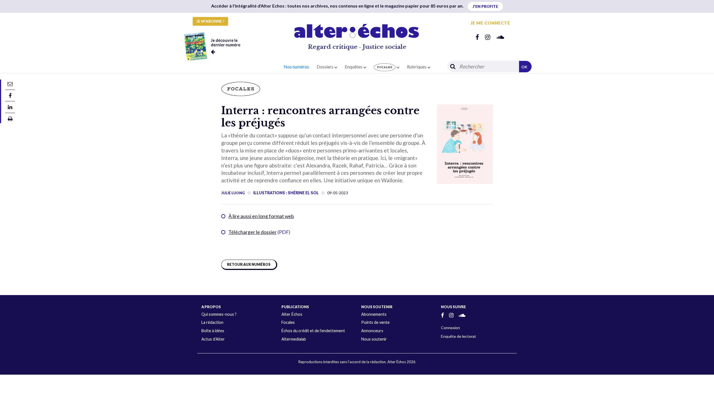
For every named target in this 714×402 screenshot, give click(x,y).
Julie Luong (233, 193)
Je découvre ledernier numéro (225, 42)
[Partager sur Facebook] (10, 95)
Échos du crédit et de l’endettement (313, 330)
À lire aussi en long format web (261, 216)
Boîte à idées (212, 330)
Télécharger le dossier (252, 232)
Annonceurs (372, 330)
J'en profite (485, 6)
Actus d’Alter (213, 339)
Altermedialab (293, 339)
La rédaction (212, 322)
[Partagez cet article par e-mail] (10, 83)
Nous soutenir (374, 339)
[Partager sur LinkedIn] (10, 106)
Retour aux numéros (249, 264)
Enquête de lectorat (458, 336)
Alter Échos (291, 314)
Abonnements (374, 314)
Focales (288, 322)
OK (524, 66)
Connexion (450, 327)
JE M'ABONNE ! (210, 21)
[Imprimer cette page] (10, 118)
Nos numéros (296, 66)
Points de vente (375, 322)
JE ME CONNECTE (490, 22)
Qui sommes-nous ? (219, 314)
